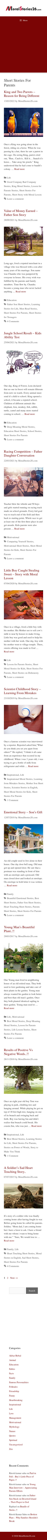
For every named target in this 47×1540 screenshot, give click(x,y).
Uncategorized (16, 1444)
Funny (12, 1395)
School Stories (34, 431)
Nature (12, 1431)
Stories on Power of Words (16, 1147)
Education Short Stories (15, 431)
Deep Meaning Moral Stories (21, 426)
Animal (12, 1360)
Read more (19, 168)
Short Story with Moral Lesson (27, 194)
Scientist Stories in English (24, 787)
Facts (11, 1373)
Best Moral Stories (16, 1021)
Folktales (13, 1386)
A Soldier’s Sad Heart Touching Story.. (18, 1169)
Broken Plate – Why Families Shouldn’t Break (23, 1517)
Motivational (13, 537)
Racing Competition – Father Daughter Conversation (23, 453)
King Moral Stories (21, 186)
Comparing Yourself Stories (20, 541)
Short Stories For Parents (16, 312)
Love (11, 1413)
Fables (12, 1368)
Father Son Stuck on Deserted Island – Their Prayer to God (22, 1499)
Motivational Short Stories (16, 545)
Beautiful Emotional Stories (20, 898)
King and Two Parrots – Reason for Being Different (21, 94)
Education (12, 300)
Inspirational (13, 774)
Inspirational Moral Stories (20, 778)
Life (9, 177)
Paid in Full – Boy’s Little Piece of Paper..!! (22, 1476)
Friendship (14, 1391)
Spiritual (13, 1440)
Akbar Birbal (15, 1355)
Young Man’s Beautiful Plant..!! (19, 929)
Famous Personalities (19, 1382)
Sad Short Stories (30, 1257)
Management (15, 1417)
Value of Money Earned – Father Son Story (21, 213)
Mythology (14, 1426)
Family (10, 894)
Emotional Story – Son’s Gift (23, 812)
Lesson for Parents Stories (19, 664)
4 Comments (13, 321)
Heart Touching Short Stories (17, 906)
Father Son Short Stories (18, 304)
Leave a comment (15, 198)
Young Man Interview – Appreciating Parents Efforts (23, 1487)
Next (14, 1277)
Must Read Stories (28, 308)
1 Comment (12, 800)
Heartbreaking (15, 1400)
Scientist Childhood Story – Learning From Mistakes (22, 691)
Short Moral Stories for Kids (17, 791)
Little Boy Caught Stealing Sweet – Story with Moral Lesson (21, 574)
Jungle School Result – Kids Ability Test (22, 335)
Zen (11, 1448)
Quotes (12, 1435)
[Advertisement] (23, 49)
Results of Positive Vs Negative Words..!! (18, 1052)
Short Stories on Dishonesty (25, 672)
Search (32, 1290)
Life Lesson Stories (21, 1029)
